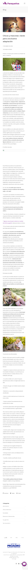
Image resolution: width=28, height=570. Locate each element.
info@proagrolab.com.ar (14, 557)
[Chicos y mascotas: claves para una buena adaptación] (14, 24)
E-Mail (19, 493)
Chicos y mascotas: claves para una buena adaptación (14, 38)
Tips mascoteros (7, 49)
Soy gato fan (6, 519)
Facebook (6, 493)
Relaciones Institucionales (9, 516)
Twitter (13, 493)
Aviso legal (14, 558)
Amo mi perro (6, 506)
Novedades (5, 513)
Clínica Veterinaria (7, 509)
